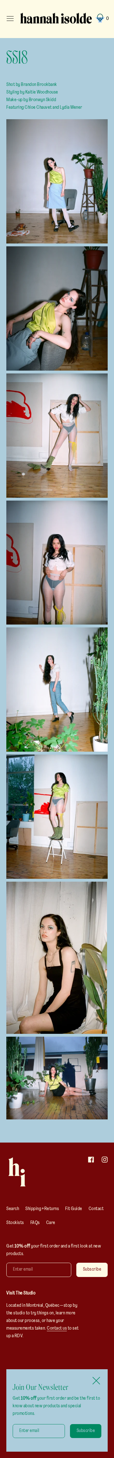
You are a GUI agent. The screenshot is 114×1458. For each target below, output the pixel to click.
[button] (101, 18)
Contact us (57, 1328)
